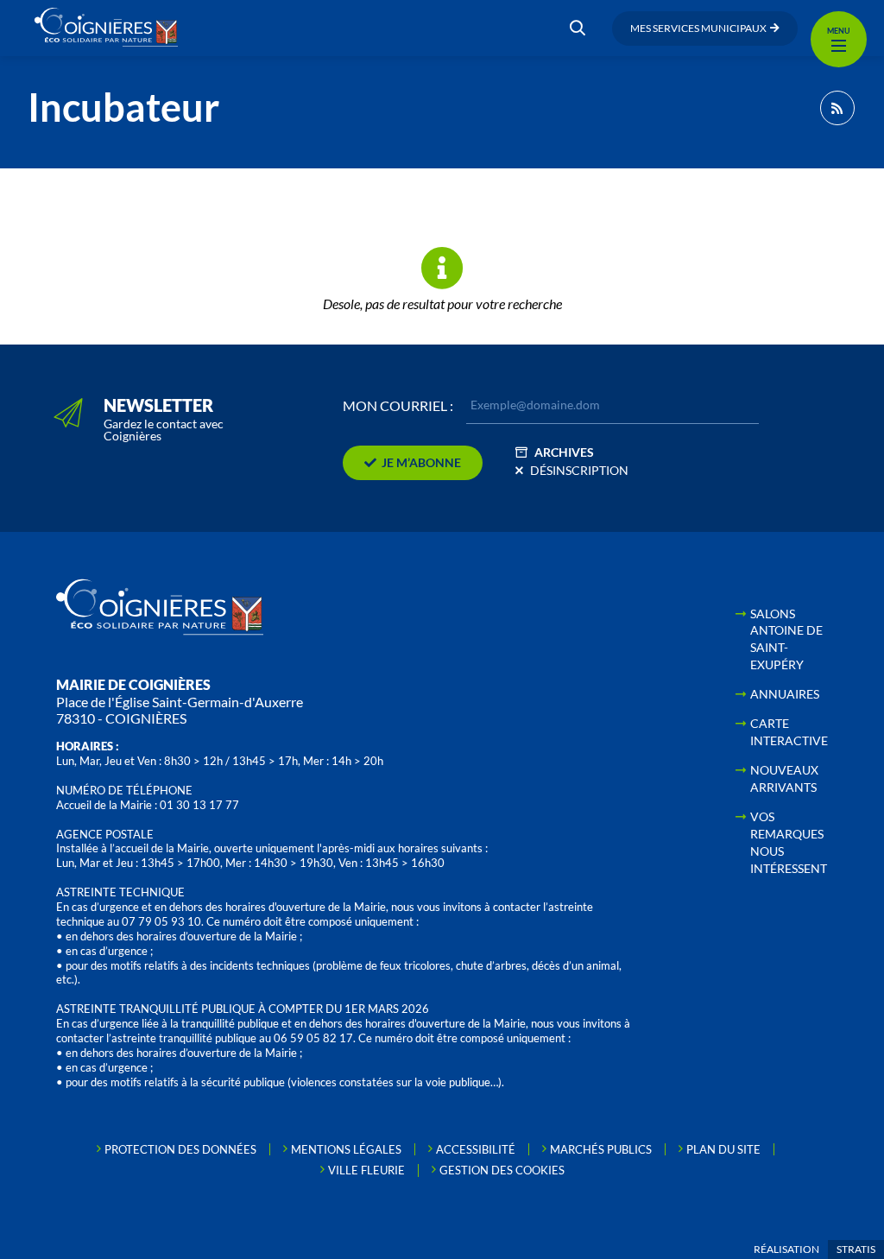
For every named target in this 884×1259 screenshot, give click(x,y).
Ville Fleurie (366, 1170)
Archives (564, 452)
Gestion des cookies (502, 1170)
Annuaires (784, 693)
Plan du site (723, 1149)
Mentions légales (346, 1149)
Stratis (856, 1249)
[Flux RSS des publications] (837, 108)
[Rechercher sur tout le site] (577, 28)
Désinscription (579, 470)
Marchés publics (601, 1149)
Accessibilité (475, 1149)
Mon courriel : (398, 406)
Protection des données (180, 1149)
